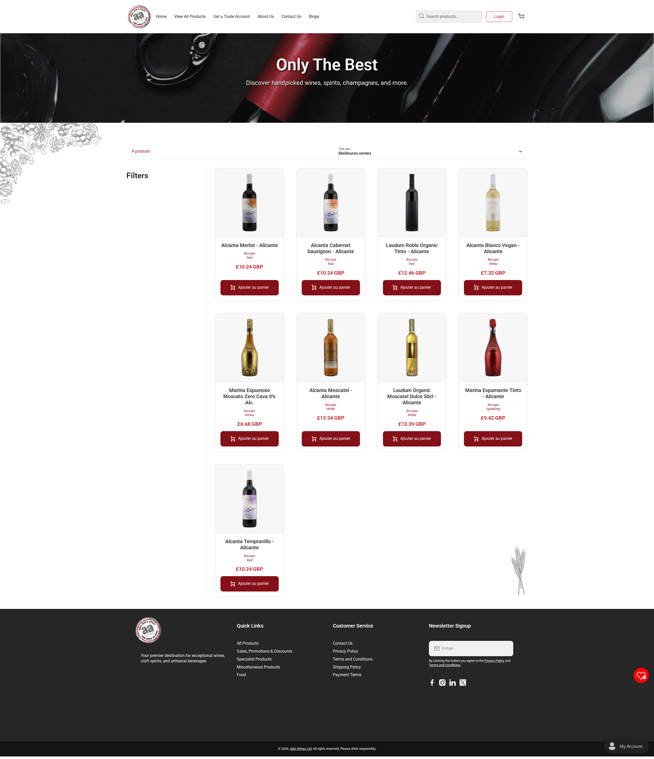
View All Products (190, 16)
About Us (266, 16)
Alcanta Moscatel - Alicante (330, 393)
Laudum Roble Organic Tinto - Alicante (412, 248)
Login (499, 16)
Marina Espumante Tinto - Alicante (493, 393)
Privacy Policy (345, 651)
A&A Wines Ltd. (301, 749)
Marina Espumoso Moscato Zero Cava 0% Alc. (249, 396)
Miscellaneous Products (258, 667)
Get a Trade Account (231, 16)
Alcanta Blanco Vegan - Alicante (493, 248)
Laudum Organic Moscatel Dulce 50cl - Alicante (411, 396)
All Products (248, 643)
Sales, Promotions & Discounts (264, 651)
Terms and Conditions (352, 659)
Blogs (314, 16)
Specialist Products (254, 659)
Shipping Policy (347, 667)
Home (161, 16)
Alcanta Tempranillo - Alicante (249, 544)
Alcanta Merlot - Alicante (249, 245)
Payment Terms (347, 674)
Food (241, 674)
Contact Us (291, 16)
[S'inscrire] (506, 648)
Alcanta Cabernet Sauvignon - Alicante (330, 248)
